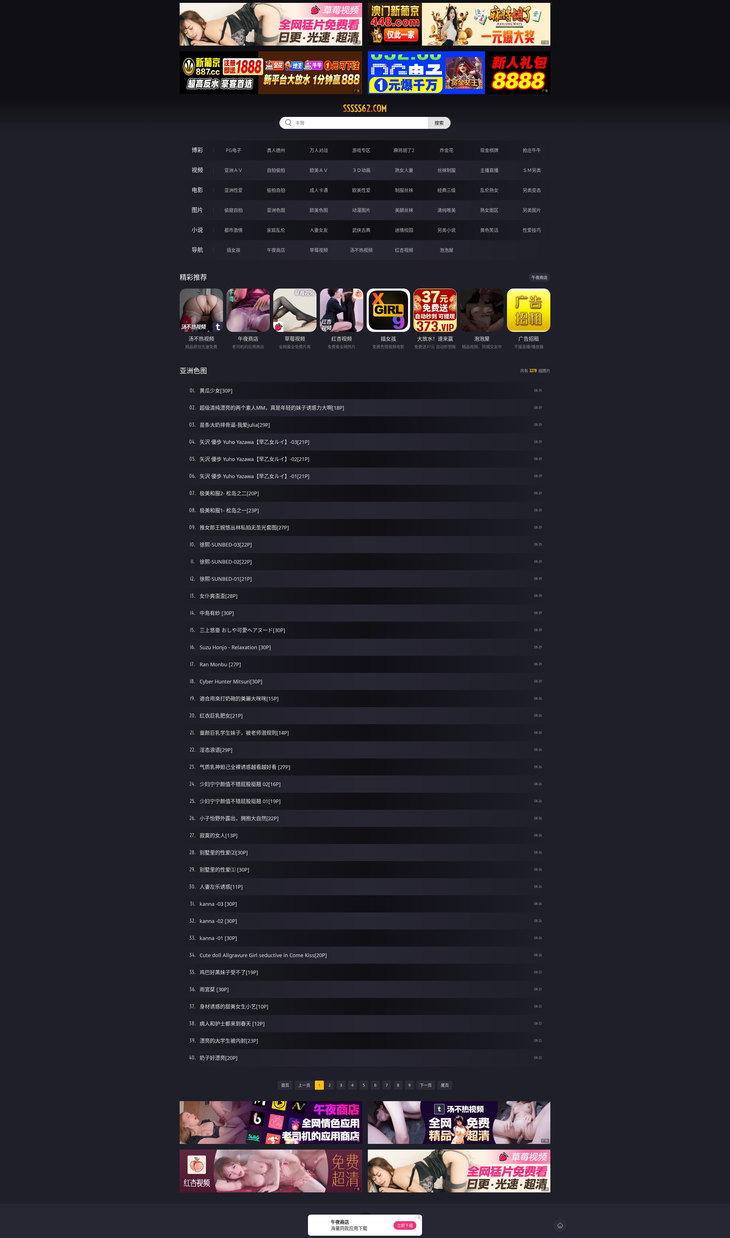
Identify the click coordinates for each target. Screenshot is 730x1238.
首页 (285, 1085)
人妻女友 (319, 230)
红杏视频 (404, 250)
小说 (197, 230)
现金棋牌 (489, 150)
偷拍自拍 (276, 190)
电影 (197, 190)
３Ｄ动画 (361, 170)
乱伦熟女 (489, 190)
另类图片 (532, 210)
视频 (197, 170)
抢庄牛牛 (532, 150)
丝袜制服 (446, 170)
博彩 (197, 150)
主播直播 (489, 170)
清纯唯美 (446, 210)
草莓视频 (319, 250)
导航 (197, 250)
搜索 (439, 123)
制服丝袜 (404, 190)
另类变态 (532, 190)
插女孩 (233, 250)
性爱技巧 (532, 230)
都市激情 (233, 230)
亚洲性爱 (233, 190)
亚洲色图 (276, 210)
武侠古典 (361, 230)
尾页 (445, 1085)
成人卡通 (319, 190)
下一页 (426, 1085)
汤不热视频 (361, 250)
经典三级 (446, 190)
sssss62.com (365, 108)
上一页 (304, 1085)
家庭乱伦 (276, 230)
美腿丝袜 (404, 210)
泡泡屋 (446, 250)
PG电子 (233, 150)
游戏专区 (361, 150)
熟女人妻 (404, 170)
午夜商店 (276, 250)
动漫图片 (361, 210)
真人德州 (276, 150)
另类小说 (446, 230)
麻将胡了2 (404, 150)
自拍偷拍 (276, 170)
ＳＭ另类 (532, 170)
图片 (197, 210)
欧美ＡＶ (319, 170)
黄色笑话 (489, 230)
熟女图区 (489, 210)
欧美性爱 (361, 190)
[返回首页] (560, 1225)
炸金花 (446, 150)
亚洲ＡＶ (233, 170)
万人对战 (319, 150)
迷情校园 (404, 230)
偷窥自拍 (233, 210)
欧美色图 (319, 210)
